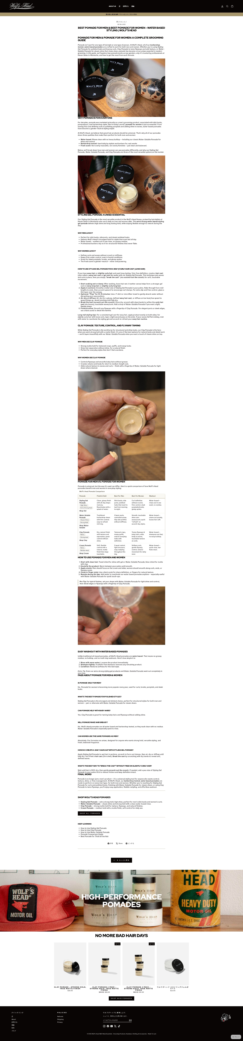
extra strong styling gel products (107, 671)
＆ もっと (122, 22)
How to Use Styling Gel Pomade (94, 828)
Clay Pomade (122, 49)
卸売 (13, 1028)
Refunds (60, 1016)
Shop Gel (82, 511)
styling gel (105, 319)
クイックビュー (70, 983)
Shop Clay (83, 540)
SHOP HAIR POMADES (121, 998)
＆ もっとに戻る (123, 860)
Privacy (60, 1022)
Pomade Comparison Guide (92, 834)
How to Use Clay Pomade (91, 830)
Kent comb (89, 310)
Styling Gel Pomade (89, 219)
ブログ (14, 1031)
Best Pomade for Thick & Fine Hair (95, 836)
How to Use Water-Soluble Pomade (95, 832)
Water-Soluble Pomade (148, 139)
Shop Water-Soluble (84, 527)
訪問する (126, 6)
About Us (112, 6)
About (14, 1019)
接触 (132, 6)
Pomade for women (89, 687)
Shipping (60, 1019)
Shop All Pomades (90, 813)
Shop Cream (84, 553)
